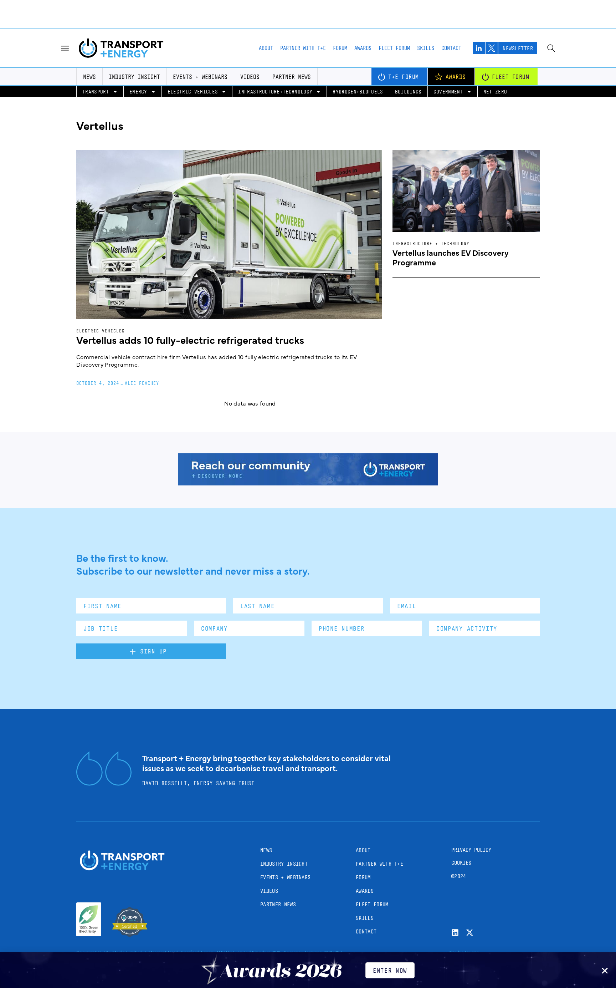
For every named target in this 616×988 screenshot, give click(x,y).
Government (448, 91)
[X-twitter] (469, 932)
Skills (425, 48)
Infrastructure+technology (275, 91)
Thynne (471, 952)
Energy (138, 91)
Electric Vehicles (193, 91)
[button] (605, 971)
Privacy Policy (471, 849)
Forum (340, 48)
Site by (455, 952)
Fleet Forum (394, 48)
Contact (451, 48)
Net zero (495, 91)
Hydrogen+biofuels (358, 91)
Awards (362, 48)
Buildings (408, 91)
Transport (95, 91)
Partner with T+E (303, 48)
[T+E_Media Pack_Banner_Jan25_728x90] (308, 483)
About (266, 48)
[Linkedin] (455, 932)
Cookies (461, 862)
